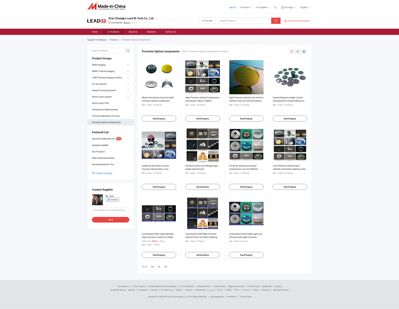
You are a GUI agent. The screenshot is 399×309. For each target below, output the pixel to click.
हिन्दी (236, 290)
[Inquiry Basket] (275, 7)
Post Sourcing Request (299, 20)
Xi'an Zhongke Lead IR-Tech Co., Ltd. (131, 18)
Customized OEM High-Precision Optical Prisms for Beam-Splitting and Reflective (201, 237)
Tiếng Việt (266, 290)
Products (114, 31)
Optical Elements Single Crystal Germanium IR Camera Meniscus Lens (288, 100)
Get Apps (289, 7)
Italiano (179, 290)
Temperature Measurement (105, 109)
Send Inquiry (159, 118)
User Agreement (217, 296)
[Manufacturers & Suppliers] (107, 6)
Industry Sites (219, 286)
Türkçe (255, 290)
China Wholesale (187, 286)
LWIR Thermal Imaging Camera (107, 77)
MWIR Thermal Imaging (103, 71)
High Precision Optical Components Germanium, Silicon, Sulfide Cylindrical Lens (202, 100)
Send (110, 219)
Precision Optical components (106, 122)
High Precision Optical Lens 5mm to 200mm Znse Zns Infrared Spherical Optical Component (246, 100)
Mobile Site (267, 286)
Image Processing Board (104, 90)
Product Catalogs (103, 173)
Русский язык (167, 290)
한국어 (220, 290)
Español (131, 290)
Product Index (253, 286)
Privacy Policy (246, 296)
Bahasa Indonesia (281, 290)
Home (95, 31)
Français (154, 290)
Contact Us (170, 31)
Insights (278, 286)
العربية (211, 290)
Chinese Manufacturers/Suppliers (162, 286)
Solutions (151, 31)
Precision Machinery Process (106, 115)
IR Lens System (99, 83)
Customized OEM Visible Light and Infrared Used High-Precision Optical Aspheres (245, 237)
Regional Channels (236, 286)
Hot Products (123, 286)
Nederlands (200, 290)
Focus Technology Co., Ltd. (179, 296)
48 (165, 266)
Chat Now (114, 199)
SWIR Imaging (99, 64)
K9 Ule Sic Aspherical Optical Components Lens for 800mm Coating (243, 169)
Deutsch (189, 290)
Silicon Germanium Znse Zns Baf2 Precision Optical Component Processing (158, 100)
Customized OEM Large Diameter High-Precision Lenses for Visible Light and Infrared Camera (158, 237)
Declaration (232, 296)
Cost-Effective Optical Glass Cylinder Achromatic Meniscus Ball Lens (289, 169)
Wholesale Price (204, 286)
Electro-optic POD (100, 103)
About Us (133, 31)
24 (152, 266)
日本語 (229, 290)
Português (142, 290)
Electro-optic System (102, 96)
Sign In (232, 7)
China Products (138, 286)
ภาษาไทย (246, 290)
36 (159, 266)
